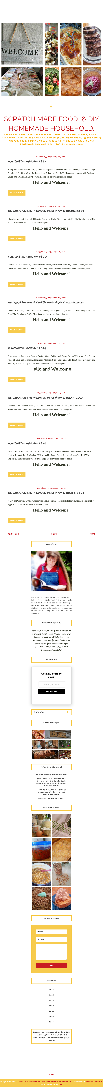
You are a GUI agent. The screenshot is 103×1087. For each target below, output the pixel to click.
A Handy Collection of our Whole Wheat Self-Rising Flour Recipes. (51, 792)
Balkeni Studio (94, 1082)
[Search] (67, 712)
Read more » (16, 193)
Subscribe (51, 691)
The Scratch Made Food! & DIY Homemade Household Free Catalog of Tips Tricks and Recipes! (51, 782)
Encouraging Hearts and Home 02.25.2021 (46, 211)
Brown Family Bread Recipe (51, 775)
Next (92, 534)
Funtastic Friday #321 (27, 162)
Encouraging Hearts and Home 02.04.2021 (46, 493)
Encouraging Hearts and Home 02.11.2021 (46, 398)
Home (54, 534)
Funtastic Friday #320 (27, 257)
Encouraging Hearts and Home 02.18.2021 (46, 303)
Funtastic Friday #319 (27, 348)
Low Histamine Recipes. (51, 799)
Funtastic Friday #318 (27, 444)
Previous (13, 534)
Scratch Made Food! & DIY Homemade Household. (45, 1082)
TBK (60, 1085)
